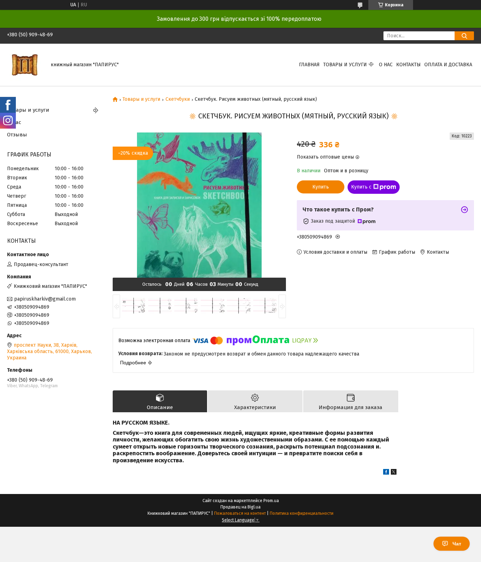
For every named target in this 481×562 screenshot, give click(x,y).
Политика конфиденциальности (301, 513)
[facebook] (386, 473)
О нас (386, 65)
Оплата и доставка (448, 65)
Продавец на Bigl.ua (240, 507)
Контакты (408, 65)
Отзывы (17, 134)
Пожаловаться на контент (240, 513)
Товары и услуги (345, 65)
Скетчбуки (177, 99)
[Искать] (464, 35)
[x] (393, 473)
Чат (456, 543)
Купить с (361, 187)
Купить (320, 187)
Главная (309, 65)
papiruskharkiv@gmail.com (45, 299)
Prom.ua (271, 500)
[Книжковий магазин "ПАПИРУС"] (24, 65)
